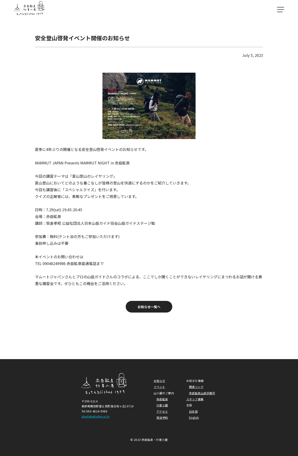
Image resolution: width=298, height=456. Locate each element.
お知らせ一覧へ (149, 306)
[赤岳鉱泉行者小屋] (29, 9)
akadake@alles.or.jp (95, 416)
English (194, 417)
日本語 (193, 411)
